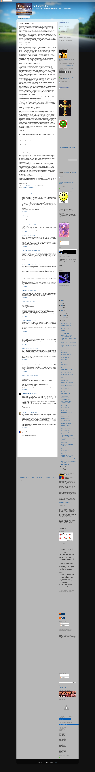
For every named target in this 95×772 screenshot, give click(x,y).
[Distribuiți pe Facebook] (41, 185)
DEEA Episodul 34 (65, 357)
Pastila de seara (64, 380)
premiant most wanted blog (64, 59)
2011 (62, 307)
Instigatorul (24, 224)
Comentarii (63, 625)
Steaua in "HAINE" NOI (66, 372)
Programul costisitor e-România (67, 390)
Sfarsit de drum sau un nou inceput (68, 458)
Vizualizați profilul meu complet (65, 502)
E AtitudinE (63, 330)
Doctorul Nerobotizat (26, 250)
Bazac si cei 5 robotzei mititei (28, 187)
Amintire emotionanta (65, 418)
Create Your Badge (66, 87)
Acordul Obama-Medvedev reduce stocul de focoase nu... (68, 386)
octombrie (64, 315)
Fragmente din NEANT (66, 393)
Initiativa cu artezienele (66, 453)
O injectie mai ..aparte (65, 399)
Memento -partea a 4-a (66, 323)
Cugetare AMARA (65, 405)
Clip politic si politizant (65, 425)
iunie (63, 466)
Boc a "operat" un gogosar (66, 369)
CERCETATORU (25, 320)
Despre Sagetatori (65, 359)
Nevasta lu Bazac (25, 348)
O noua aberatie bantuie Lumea (67, 350)
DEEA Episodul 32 (65, 397)
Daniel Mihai (61, 22)
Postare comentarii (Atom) (30, 480)
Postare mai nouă (24, 477)
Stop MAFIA (24, 290)
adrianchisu (74, 172)
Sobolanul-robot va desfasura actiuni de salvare (67, 436)
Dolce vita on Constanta (66, 355)
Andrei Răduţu (25, 412)
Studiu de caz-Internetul (66, 423)
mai (62, 468)
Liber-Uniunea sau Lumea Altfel (32, 6)
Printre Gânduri (25, 393)
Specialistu (24, 235)
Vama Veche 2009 (65, 333)
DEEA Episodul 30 (65, 416)
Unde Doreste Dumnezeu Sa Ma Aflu (67, 147)
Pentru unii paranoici (65, 409)
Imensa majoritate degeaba (67, 448)
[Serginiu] (63, 202)
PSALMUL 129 (63, 545)
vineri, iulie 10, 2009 (30, 193)
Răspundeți (24, 211)
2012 (62, 305)
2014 (62, 302)
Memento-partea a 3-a (66, 325)
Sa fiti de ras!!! (64, 410)
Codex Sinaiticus (64, 391)
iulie (62, 320)
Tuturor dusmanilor (65, 440)
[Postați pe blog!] (38, 185)
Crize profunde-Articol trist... (67, 332)
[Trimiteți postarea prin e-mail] (35, 185)
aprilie (63, 469)
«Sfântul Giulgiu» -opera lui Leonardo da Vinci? (66, 402)
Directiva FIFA (64, 433)
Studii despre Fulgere (65, 446)
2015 (62, 300)
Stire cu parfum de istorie (66, 428)
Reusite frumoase (65, 366)
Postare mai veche (51, 477)
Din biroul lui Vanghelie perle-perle (68, 432)
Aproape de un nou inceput (66, 412)
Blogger (55, 762)
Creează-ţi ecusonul (66, 22)
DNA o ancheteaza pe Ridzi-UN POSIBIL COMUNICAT (67, 456)
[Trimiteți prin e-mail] (37, 185)
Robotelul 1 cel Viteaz (26, 264)
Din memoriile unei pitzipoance (67, 459)
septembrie (64, 317)
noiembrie (64, 313)
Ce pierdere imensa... (65, 420)
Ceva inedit (63, 367)
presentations (66, 172)
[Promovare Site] (65, 82)
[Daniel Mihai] (59, 23)
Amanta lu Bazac (25, 375)
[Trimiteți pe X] (40, 185)
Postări (62, 241)
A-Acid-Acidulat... (64, 352)
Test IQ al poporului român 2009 (67, 65)
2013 (62, 303)
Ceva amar (63, 362)
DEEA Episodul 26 (65, 464)
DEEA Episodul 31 (65, 407)
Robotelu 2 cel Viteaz (26, 335)
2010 (62, 308)
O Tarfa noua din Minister (66, 371)
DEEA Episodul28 (64, 442)
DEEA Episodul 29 (65, 430)
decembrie (64, 312)
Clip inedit (63, 360)
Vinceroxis (24, 301)
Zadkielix (24, 431)
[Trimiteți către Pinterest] (42, 185)
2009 (62, 310)
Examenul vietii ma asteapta (67, 382)
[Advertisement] (37, 467)
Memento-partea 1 (65, 328)
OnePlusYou (66, 78)
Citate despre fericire (65, 452)
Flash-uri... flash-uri (65, 376)
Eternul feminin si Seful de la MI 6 (68, 403)
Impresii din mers (64, 364)
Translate (27, 18)
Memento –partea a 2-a (66, 327)
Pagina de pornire (37, 477)
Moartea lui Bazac (26, 276)
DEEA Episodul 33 (65, 388)
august (63, 318)
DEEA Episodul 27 (65, 450)
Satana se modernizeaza (66, 421)
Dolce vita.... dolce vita (66, 354)
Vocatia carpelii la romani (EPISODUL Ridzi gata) (66, 336)
